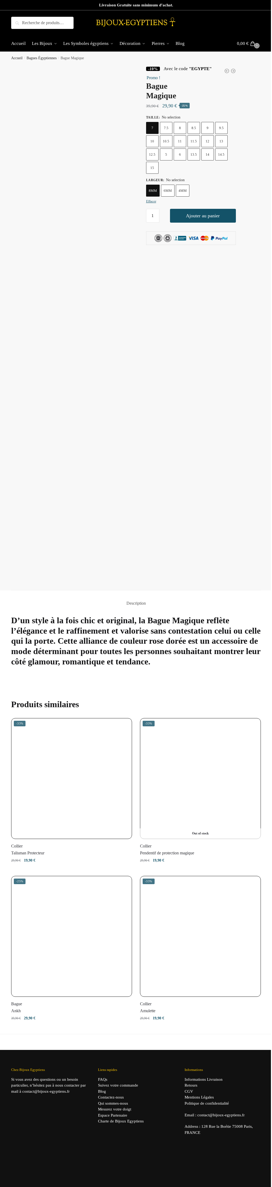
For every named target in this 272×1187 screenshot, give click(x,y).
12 (207, 141)
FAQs (102, 1079)
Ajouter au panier (203, 215)
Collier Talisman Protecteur (27, 849)
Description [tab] (136, 603)
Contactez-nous (111, 1097)
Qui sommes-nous (113, 1103)
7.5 (166, 128)
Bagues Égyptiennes (42, 58)
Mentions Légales (199, 1097)
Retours (191, 1085)
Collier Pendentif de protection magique (167, 849)
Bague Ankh (16, 1007)
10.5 (166, 141)
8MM (153, 191)
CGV (189, 1091)
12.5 (152, 154)
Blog (102, 1091)
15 (152, 168)
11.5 (193, 141)
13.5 (193, 154)
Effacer (151, 201)
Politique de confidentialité (207, 1103)
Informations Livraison (204, 1079)
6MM (168, 191)
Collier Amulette (147, 1007)
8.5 (194, 128)
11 (180, 141)
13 (221, 141)
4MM (182, 191)
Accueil (17, 58)
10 (152, 141)
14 (207, 154)
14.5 (221, 154)
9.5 (221, 128)
